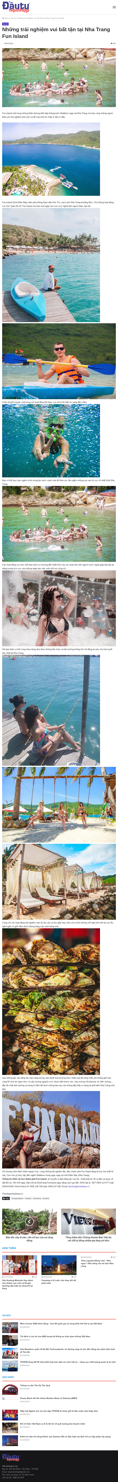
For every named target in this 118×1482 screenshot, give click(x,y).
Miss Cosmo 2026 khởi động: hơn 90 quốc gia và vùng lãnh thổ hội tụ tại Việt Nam (61, 1323)
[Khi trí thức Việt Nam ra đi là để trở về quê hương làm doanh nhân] (10, 1427)
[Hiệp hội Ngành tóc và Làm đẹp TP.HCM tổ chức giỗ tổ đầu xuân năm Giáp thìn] (10, 1415)
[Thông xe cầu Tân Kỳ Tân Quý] (10, 1389)
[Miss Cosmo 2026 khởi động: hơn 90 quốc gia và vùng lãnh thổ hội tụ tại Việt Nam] (10, 1327)
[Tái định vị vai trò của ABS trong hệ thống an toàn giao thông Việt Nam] (10, 1340)
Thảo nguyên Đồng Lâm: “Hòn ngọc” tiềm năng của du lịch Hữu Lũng (97, 1263)
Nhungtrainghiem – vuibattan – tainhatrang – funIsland (30, 1198)
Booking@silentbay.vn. (79, 1186)
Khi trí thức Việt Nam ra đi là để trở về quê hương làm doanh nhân (52, 1424)
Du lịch (14, 18)
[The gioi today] (15, 7)
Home (6, 18)
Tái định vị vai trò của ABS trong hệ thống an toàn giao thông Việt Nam (55, 1336)
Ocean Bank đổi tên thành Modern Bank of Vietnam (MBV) (48, 1398)
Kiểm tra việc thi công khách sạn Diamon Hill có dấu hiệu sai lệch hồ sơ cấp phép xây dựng (65, 1436)
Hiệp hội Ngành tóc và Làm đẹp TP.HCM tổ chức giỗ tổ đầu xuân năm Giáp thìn (59, 1411)
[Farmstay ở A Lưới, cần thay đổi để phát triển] (58, 1265)
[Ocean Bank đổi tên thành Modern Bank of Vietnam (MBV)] (10, 1402)
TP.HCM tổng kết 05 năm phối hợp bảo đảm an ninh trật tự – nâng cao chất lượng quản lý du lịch (68, 1362)
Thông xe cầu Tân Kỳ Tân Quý (35, 1385)
